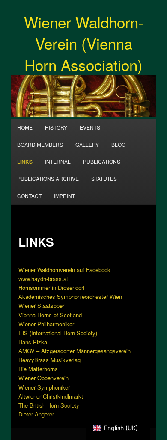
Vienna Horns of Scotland (50, 315)
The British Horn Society (48, 405)
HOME (25, 127)
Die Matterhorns (38, 369)
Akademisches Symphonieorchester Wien (70, 296)
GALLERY (87, 144)
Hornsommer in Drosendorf (51, 287)
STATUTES (104, 178)
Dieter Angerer (36, 414)
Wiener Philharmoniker (46, 324)
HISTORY (56, 127)
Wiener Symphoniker (44, 387)
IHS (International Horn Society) (57, 333)
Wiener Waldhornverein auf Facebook (64, 270)
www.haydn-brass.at (43, 279)
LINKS (25, 161)
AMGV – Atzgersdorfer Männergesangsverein (74, 351)
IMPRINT (64, 195)
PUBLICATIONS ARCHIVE (48, 178)
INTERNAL (58, 161)
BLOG (118, 144)
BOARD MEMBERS (40, 144)
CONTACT (29, 195)
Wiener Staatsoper (41, 305)
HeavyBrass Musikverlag (49, 360)
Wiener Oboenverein (43, 378)
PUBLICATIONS (101, 161)
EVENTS (90, 127)
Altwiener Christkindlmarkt (50, 396)
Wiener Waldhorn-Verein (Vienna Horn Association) (83, 43)
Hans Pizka (32, 342)
